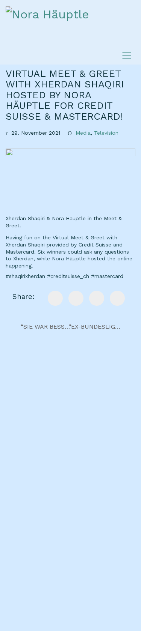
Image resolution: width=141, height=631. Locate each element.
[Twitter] (96, 298)
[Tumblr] (117, 298)
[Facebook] (55, 298)
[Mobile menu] (127, 55)
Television (106, 133)
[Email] (75, 298)
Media (83, 133)
